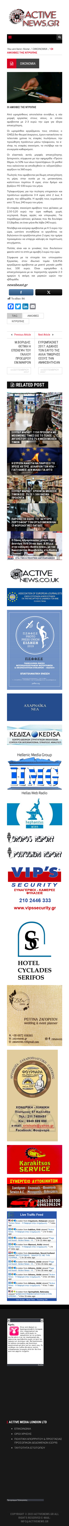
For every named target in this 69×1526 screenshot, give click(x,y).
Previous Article (22, 334)
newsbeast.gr (17, 285)
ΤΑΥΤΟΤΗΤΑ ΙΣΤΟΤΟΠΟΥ (29, 1447)
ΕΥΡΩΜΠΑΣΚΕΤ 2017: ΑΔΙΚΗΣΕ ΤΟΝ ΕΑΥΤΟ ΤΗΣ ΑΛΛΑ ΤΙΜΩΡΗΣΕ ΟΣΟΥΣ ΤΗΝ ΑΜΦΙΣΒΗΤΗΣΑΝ (49, 352)
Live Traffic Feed (31, 1214)
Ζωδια (40, 1365)
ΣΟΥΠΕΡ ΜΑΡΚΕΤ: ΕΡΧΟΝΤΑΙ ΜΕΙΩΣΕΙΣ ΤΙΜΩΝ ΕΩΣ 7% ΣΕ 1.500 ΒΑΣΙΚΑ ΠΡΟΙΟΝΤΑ (34, 494)
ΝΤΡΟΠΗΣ (18, 321)
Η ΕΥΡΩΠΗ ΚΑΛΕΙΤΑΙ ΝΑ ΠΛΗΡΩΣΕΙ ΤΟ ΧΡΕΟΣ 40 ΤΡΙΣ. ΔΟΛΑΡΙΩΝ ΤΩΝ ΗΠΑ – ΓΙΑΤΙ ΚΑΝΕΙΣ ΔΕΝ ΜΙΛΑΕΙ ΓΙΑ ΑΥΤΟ (34, 467)
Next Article (44, 334)
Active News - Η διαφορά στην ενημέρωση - (28, 1223)
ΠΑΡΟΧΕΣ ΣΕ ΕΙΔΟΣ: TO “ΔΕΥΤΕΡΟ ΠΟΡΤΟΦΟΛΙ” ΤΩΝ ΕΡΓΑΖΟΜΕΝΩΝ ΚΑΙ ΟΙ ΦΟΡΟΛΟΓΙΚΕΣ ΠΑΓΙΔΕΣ (34, 522)
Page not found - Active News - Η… (31, 1239)
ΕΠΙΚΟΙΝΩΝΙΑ (22, 1428)
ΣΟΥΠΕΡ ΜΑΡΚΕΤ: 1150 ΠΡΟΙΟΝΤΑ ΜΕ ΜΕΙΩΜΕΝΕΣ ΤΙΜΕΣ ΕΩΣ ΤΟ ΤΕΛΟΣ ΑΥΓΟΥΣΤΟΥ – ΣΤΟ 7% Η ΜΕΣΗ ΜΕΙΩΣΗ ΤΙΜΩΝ (34, 437)
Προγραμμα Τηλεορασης (17, 1500)
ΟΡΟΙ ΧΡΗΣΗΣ (23, 1433)
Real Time (30, 1300)
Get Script (20, 1300)
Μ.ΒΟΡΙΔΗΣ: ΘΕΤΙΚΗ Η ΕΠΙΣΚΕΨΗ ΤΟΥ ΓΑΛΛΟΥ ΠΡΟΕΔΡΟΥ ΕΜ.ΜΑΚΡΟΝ (21, 352)
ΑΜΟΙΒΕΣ (33, 315)
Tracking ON (42, 1300)
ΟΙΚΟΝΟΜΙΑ (28, 63)
